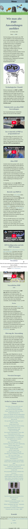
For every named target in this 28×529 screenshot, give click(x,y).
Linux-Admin (17, 194)
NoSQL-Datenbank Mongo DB (14, 452)
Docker (19, 306)
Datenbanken (6, 329)
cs (13, 34)
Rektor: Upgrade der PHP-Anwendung (14, 411)
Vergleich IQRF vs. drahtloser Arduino (14, 474)
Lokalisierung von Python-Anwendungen (14, 460)
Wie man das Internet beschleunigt (14, 409)
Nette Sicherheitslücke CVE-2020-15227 (14, 437)
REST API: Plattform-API (14, 442)
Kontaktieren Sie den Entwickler (16, 390)
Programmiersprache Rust (14, 434)
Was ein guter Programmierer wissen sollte (14, 432)
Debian (8, 206)
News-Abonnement (16, 268)
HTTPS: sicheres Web (14, 450)
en (14, 34)
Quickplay (14, 499)
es (17, 34)
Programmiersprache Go (14, 412)
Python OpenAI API (14, 424)
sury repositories (20, 207)
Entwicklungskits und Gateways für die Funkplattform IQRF (14, 480)
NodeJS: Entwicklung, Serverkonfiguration (14, 435)
